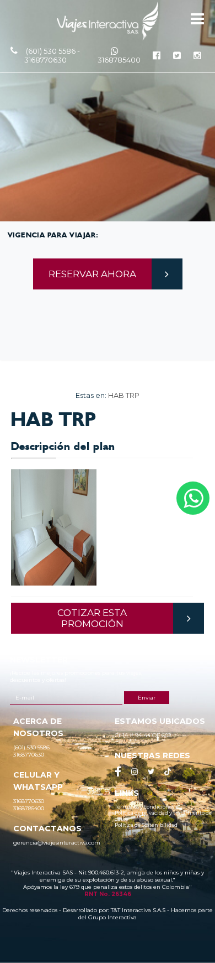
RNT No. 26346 (107, 894)
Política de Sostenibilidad (146, 825)
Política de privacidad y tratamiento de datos (163, 816)
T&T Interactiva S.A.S (138, 910)
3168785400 (119, 59)
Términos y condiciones (144, 807)
